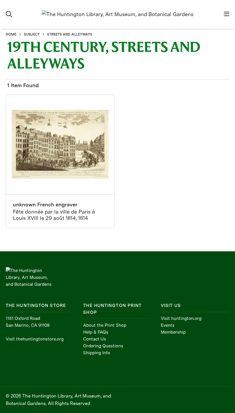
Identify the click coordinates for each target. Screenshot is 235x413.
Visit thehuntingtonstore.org (35, 339)
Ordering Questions (103, 346)
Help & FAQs (95, 332)
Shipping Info (96, 352)
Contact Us (94, 339)
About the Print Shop (104, 325)
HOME (11, 34)
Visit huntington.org (181, 318)
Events (168, 325)
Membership (173, 332)
